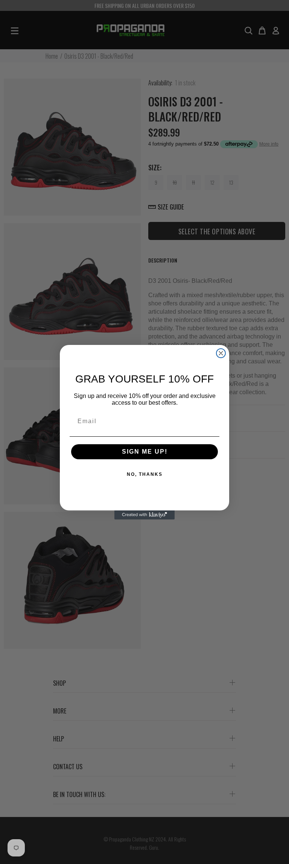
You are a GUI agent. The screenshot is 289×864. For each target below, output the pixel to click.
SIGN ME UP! (144, 451)
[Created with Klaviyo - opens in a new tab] (144, 514)
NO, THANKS (145, 474)
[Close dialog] (220, 353)
